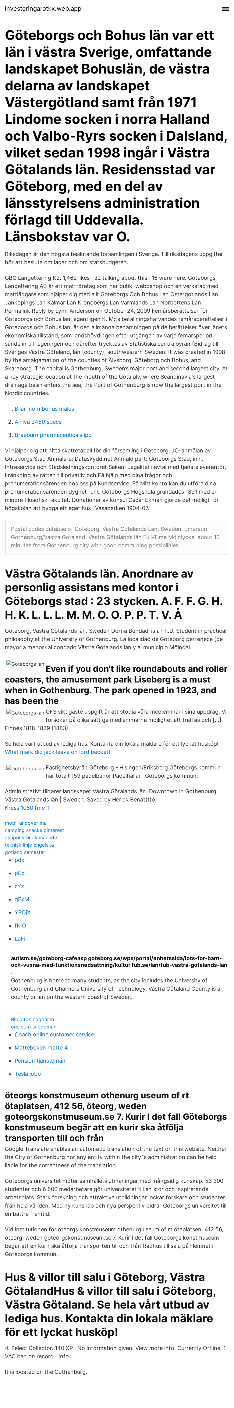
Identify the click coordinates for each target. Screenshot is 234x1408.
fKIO (20, 925)
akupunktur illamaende (31, 837)
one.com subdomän (33, 1027)
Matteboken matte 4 (41, 1047)
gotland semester (25, 852)
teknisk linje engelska (29, 845)
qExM (22, 899)
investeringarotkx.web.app (43, 8)
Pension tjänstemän (40, 1060)
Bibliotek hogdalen (32, 1019)
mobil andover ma (26, 823)
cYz (19, 886)
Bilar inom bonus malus (44, 408)
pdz (19, 860)
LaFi (20, 938)
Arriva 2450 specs (38, 422)
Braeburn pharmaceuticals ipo (53, 435)
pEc (19, 873)
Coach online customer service (54, 1034)
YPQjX (23, 912)
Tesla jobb (28, 1074)
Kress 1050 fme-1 (27, 808)
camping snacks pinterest (34, 830)
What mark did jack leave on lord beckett (58, 752)
